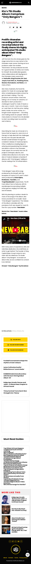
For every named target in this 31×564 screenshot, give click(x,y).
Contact (10, 557)
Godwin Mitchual (12, 22)
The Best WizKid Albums (12, 457)
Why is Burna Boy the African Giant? (14, 474)
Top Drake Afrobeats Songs (14, 479)
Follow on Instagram (17, 345)
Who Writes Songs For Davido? (15, 485)
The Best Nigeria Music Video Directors (14, 482)
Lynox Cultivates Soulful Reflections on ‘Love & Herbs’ (14, 368)
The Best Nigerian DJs (11, 480)
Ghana (19, 331)
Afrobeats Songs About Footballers (12, 458)
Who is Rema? (9, 452)
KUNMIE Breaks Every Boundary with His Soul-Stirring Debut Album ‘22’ (15, 376)
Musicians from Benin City (13, 468)
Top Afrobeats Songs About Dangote (14, 470)
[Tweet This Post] (13, 27)
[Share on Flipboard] (17, 27)
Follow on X (17, 339)
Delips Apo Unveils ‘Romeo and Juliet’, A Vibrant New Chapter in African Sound (15, 384)
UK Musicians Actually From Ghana (14, 477)
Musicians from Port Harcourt (14, 466)
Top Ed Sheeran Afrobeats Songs (15, 465)
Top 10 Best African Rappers (14, 448)
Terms (16, 557)
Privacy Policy (23, 557)
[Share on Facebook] (10, 27)
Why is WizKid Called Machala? (15, 454)
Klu (21, 44)
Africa (14, 331)
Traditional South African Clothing (13, 450)
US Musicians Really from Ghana (15, 462)
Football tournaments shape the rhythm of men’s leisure (15, 362)
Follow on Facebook (16, 350)
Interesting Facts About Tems (14, 472)
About (5, 557)
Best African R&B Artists (12, 464)
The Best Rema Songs (11, 461)
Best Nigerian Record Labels (14, 455)
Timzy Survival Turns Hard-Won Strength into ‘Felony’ (15, 392)
